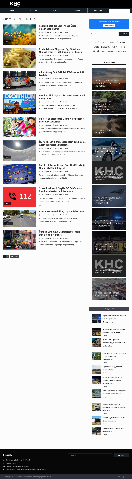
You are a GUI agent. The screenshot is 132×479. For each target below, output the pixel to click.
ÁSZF (35, 469)
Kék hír (115, 47)
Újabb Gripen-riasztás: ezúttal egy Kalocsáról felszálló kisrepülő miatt (108, 200)
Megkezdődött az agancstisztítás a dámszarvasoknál (102, 107)
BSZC (104, 51)
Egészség (9, 247)
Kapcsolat (77, 11)
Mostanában (109, 62)
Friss (7, 41)
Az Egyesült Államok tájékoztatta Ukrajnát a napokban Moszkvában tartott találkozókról (108, 176)
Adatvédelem (27, 469)
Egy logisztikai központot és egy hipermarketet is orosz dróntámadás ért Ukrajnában (108, 270)
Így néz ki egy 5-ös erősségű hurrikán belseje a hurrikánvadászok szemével (62, 143)
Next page (14, 256)
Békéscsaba (10, 87)
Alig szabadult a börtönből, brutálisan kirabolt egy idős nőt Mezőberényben (108, 223)
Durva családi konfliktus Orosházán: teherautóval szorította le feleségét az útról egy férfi (108, 152)
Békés (112, 42)
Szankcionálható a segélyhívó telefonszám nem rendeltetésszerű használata (60, 190)
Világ (8, 180)
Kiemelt (55, 11)
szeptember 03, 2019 (61, 32)
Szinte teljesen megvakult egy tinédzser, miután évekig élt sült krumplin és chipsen (60, 51)
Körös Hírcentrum (46, 32)
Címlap (12, 11)
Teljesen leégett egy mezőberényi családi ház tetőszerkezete (106, 246)
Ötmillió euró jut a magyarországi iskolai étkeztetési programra (59, 233)
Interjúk (33, 11)
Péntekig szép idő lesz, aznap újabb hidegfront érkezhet (57, 27)
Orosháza (121, 42)
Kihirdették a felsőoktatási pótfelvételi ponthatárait (106, 294)
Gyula (96, 47)
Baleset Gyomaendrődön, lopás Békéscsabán (61, 211)
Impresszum (11, 469)
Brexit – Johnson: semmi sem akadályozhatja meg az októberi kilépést (62, 167)
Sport (123, 47)
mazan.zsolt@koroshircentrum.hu (18, 466)
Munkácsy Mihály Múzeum (117, 51)
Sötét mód (98, 11)
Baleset (8, 223)
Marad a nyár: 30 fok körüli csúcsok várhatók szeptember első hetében (108, 83)
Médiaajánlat (41, 469)
